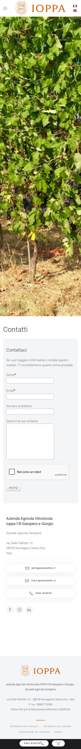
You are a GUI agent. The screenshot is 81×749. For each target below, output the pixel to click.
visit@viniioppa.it (43, 580)
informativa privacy (24, 726)
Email (10, 391)
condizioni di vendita (34, 732)
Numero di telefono (19, 406)
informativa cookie (57, 726)
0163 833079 (44, 593)
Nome (10, 375)
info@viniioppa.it (43, 568)
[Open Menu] (5, 8)
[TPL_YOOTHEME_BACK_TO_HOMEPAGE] (40, 8)
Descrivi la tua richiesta (22, 421)
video (58, 732)
